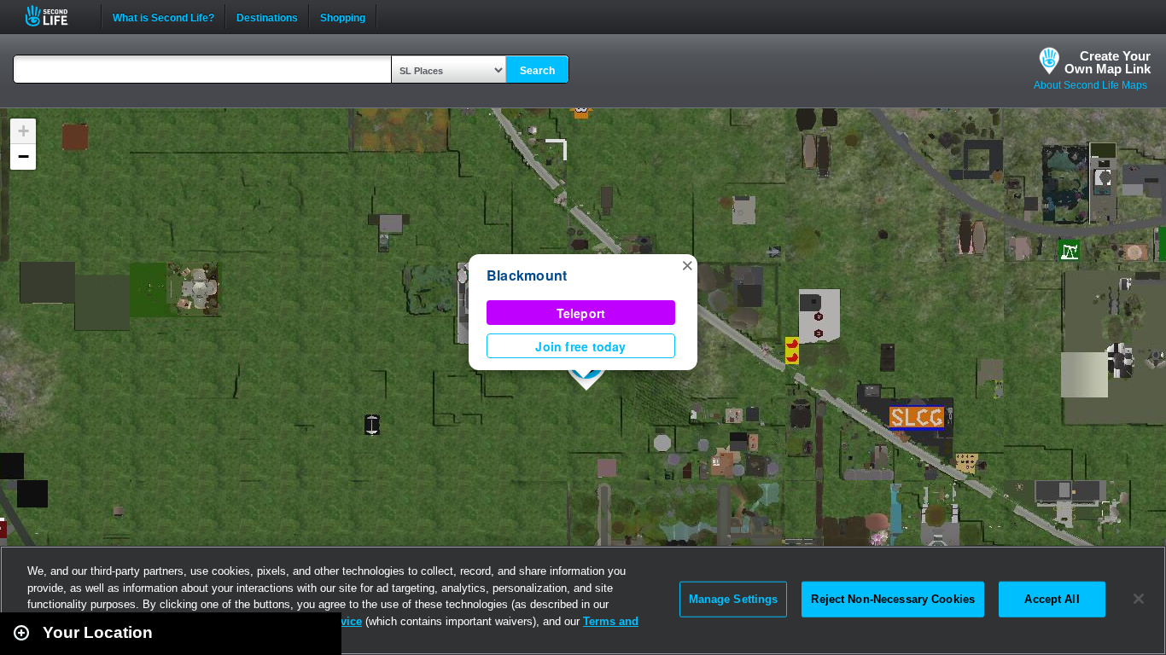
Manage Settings (733, 599)
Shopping (342, 16)
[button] (687, 264)
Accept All (1051, 599)
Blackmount (527, 275)
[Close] (1138, 598)
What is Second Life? (163, 16)
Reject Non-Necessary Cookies (893, 599)
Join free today (580, 346)
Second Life (56, 15)
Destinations (267, 16)
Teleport (581, 313)
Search (537, 71)
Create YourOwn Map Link (1107, 62)
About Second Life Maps (1090, 85)
